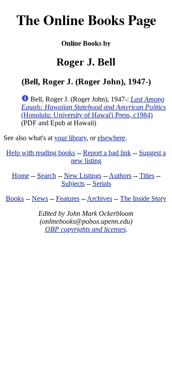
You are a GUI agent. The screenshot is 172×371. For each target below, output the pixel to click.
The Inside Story (143, 198)
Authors (120, 175)
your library (70, 138)
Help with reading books (40, 152)
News (40, 198)
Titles (146, 175)
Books (15, 198)
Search (46, 175)
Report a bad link (107, 152)
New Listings (82, 175)
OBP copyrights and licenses (85, 229)
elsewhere (111, 138)
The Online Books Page (86, 19)
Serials (102, 183)
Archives (99, 198)
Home (20, 175)
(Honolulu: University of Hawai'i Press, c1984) (93, 107)
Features (67, 198)
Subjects (73, 183)
